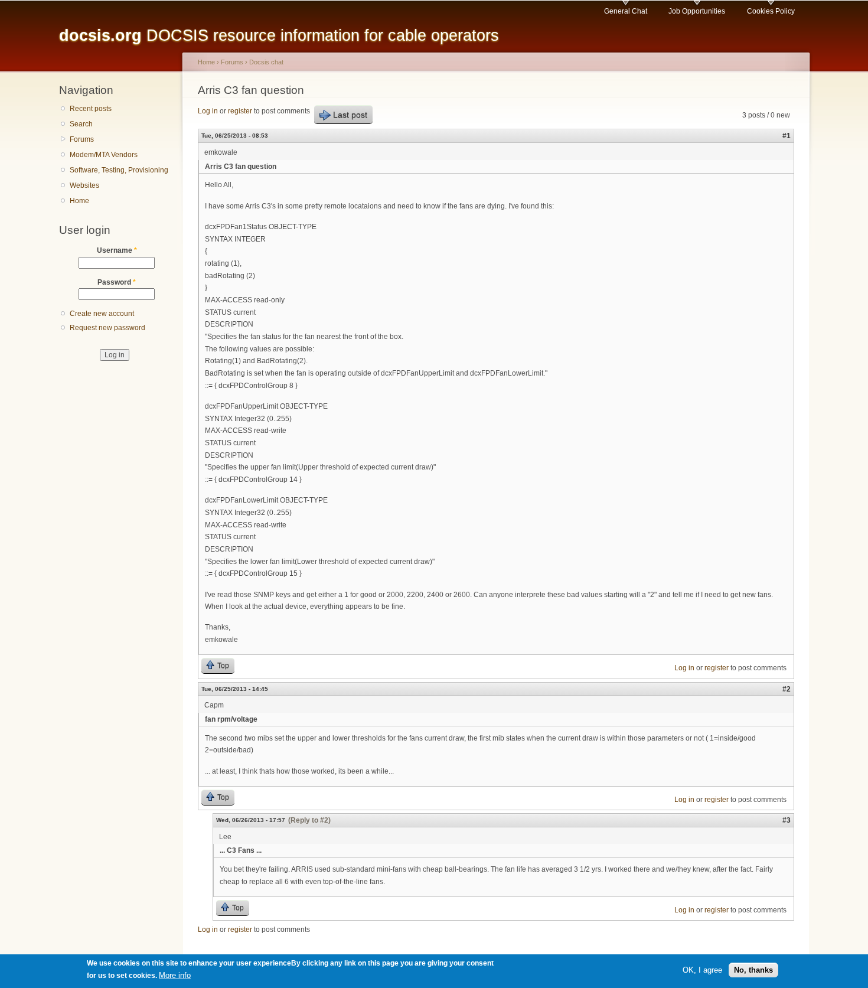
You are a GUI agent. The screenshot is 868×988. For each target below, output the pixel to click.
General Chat (625, 11)
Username (117, 250)
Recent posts (91, 109)
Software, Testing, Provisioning (119, 170)
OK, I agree (702, 969)
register (240, 111)
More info (175, 975)
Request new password (107, 328)
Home (79, 201)
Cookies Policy (771, 11)
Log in (208, 111)
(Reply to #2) (309, 820)
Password (116, 282)
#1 (786, 136)
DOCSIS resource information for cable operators (279, 35)
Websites (84, 185)
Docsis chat (266, 62)
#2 (786, 689)
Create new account (102, 313)
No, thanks (753, 969)
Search (81, 124)
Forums (82, 139)
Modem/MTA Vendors (104, 155)
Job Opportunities (696, 11)
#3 (786, 820)
